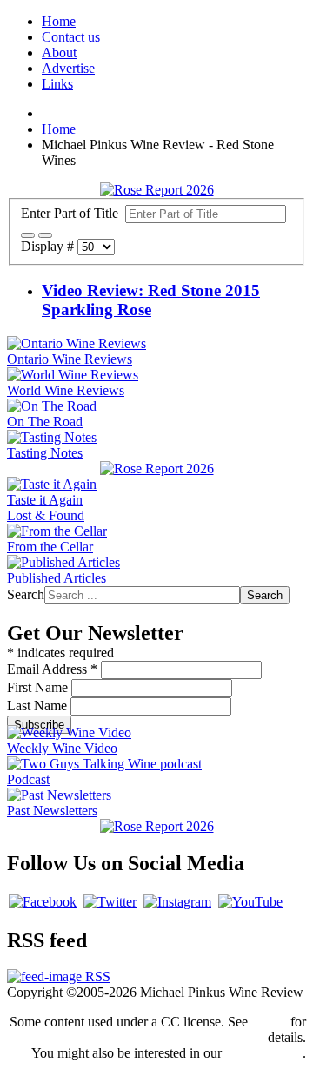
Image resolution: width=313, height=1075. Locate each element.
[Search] (28, 235)
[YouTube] (250, 901)
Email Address (52, 669)
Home (59, 21)
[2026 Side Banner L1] (157, 468)
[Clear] (45, 235)
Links (57, 83)
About (59, 52)
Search (25, 594)
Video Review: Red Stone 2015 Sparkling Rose (151, 300)
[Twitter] (110, 901)
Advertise (68, 68)
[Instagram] (177, 901)
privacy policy (264, 1052)
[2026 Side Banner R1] (157, 826)
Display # (49, 246)
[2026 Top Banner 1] (157, 189)
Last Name (38, 705)
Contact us (71, 37)
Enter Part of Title (73, 213)
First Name (39, 687)
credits (269, 1021)
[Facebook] (42, 901)
